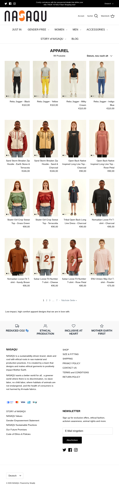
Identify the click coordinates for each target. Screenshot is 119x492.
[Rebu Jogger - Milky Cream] (73, 79)
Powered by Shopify (27, 483)
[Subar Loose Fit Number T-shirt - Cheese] (45, 257)
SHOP (66, 349)
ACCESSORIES (96, 29)
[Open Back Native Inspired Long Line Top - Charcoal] (73, 138)
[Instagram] (14, 3)
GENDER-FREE (37, 29)
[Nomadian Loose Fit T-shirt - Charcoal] (101, 197)
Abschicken (72, 440)
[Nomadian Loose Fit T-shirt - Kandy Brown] (17, 257)
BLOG (75, 39)
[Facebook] (10, 3)
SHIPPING (68, 358)
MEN (75, 29)
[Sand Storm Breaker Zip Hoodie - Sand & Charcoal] (45, 138)
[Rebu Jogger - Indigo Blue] (101, 79)
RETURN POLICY (71, 377)
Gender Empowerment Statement (22, 420)
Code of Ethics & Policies (18, 434)
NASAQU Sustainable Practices (21, 425)
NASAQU (15, 483)
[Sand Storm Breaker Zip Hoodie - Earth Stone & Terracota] (17, 138)
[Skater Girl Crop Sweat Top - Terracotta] (45, 197)
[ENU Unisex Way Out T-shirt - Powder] (101, 257)
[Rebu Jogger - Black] (17, 79)
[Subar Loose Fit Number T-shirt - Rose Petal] (73, 257)
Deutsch (108, 3)
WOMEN (59, 29)
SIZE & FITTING (71, 354)
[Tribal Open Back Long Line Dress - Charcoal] (73, 197)
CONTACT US (70, 368)
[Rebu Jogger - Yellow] (45, 79)
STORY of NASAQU (52, 39)
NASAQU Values (14, 416)
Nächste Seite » (69, 300)
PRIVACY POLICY (71, 363)
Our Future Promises (16, 429)
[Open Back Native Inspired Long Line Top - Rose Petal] (101, 138)
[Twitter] (6, 3)
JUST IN (17, 29)
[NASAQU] (25, 16)
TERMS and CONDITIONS (76, 372)
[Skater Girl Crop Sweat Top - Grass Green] (17, 197)
